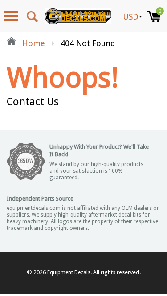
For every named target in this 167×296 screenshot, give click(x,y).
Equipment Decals (68, 272)
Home (32, 43)
